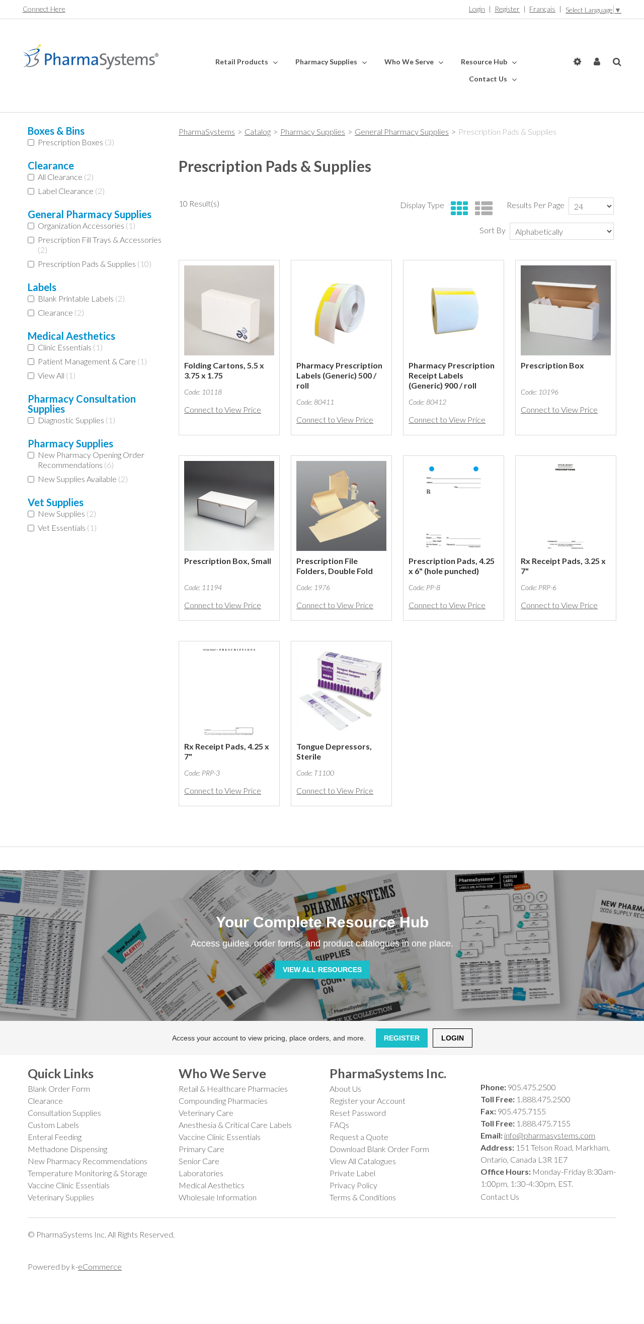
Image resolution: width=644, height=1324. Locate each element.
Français (542, 9)
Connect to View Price (222, 409)
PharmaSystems (207, 131)
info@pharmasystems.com (549, 1135)
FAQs (339, 1124)
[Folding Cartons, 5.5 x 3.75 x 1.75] (229, 310)
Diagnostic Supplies (76, 420)
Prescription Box (552, 365)
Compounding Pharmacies (223, 1100)
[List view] (481, 209)
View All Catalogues (363, 1161)
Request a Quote (359, 1137)
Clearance (61, 312)
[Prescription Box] (566, 310)
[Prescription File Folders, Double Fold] (341, 506)
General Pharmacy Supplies (402, 131)
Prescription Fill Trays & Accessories (100, 244)
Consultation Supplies (64, 1112)
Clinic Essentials (70, 347)
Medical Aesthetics (212, 1185)
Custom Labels (53, 1124)
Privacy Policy (353, 1185)
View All (56, 375)
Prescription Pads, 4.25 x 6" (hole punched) (452, 566)
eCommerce (100, 1266)
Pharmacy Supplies (327, 61)
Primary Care (201, 1149)
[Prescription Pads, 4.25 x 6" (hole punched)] (454, 506)
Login (477, 9)
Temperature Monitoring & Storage (87, 1173)
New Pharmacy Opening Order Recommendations (91, 459)
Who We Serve (409, 61)
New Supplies (67, 513)
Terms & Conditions (363, 1197)
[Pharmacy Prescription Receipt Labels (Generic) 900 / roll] (454, 310)
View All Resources (322, 970)
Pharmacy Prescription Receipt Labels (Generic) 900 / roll (452, 375)
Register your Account (368, 1100)
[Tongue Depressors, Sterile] (341, 691)
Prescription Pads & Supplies (94, 263)
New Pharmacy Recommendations (87, 1161)
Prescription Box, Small (227, 560)
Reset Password (358, 1112)
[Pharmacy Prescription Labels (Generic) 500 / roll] (341, 310)
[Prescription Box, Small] (229, 506)
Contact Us (489, 78)
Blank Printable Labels (81, 298)
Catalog (258, 131)
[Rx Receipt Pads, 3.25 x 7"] (566, 506)
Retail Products (242, 61)
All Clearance (66, 176)
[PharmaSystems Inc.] (90, 56)
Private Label (352, 1173)
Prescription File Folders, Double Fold (334, 566)
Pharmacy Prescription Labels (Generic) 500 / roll (339, 375)
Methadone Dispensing (67, 1149)
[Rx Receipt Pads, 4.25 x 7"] (229, 691)
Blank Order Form (59, 1088)
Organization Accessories (86, 225)
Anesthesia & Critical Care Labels (235, 1124)
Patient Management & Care (92, 361)
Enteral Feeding (55, 1137)
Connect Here (44, 9)
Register (507, 9)
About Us (345, 1088)
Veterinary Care (206, 1112)
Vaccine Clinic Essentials (69, 1185)
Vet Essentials (67, 527)
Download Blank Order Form (379, 1149)
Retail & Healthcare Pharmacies (233, 1088)
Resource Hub (485, 61)
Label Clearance (71, 191)
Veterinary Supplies (61, 1197)
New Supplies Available (83, 479)
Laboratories (201, 1173)
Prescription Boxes (76, 142)
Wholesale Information (218, 1197)
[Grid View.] (457, 209)
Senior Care (199, 1161)
